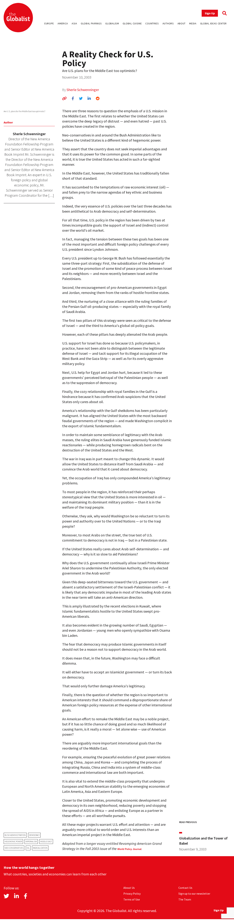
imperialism (31, 841)
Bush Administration (15, 835)
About (182, 23)
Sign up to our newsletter (194, 893)
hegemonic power (13, 841)
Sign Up (210, 13)
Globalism (112, 23)
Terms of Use (131, 899)
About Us (129, 888)
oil (28, 847)
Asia (74, 23)
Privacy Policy (132, 893)
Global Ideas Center (213, 23)
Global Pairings (91, 23)
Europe (49, 23)
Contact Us (185, 888)
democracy (34, 835)
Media (193, 23)
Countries (152, 23)
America (63, 23)
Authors (168, 23)
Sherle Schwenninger (83, 89)
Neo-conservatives (14, 847)
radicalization (40, 847)
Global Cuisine (132, 23)
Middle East (46, 841)
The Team (184, 899)
